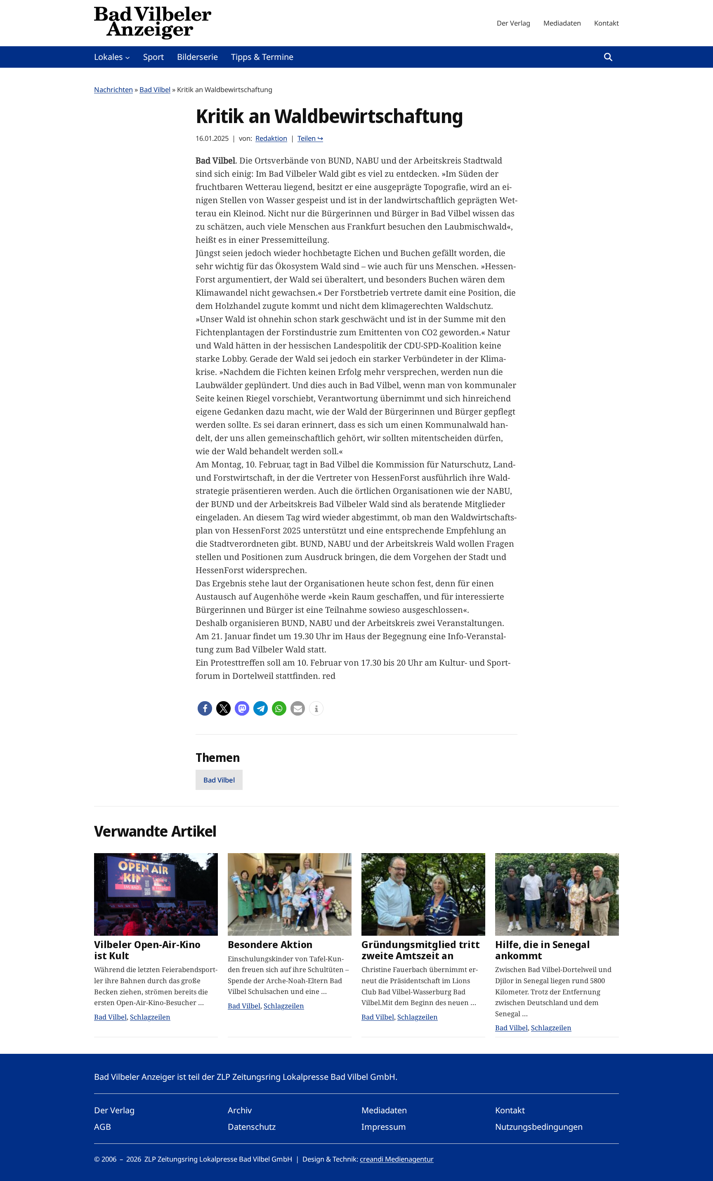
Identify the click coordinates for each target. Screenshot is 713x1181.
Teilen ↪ (310, 138)
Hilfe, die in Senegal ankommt (542, 950)
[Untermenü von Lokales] (127, 57)
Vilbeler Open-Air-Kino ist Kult (147, 950)
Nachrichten (113, 89)
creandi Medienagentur (397, 1159)
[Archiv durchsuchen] (608, 57)
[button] (205, 708)
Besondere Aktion (270, 944)
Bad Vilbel (154, 89)
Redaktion (271, 138)
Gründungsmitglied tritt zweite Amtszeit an (420, 950)
